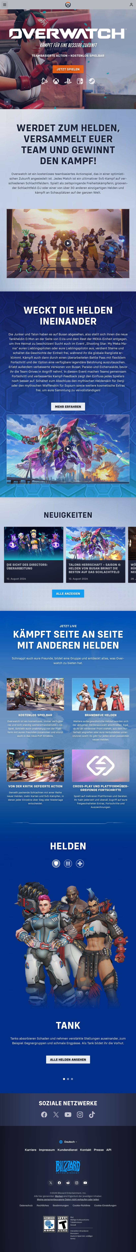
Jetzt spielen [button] (68, 69)
